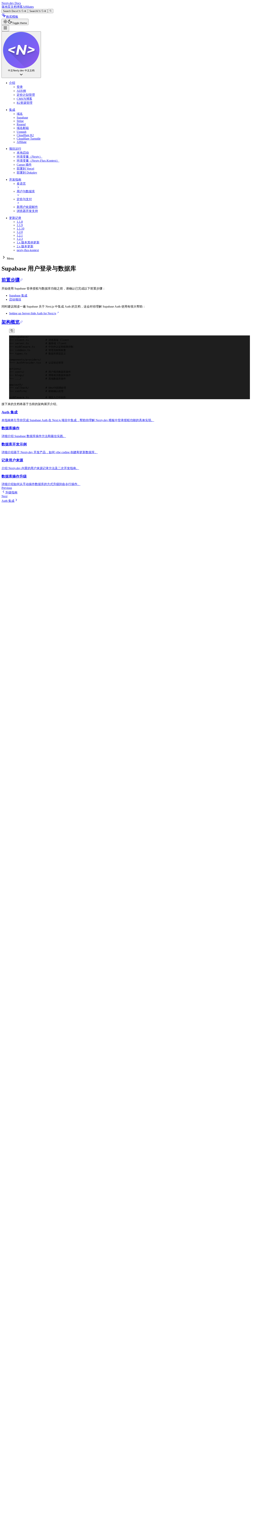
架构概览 (11, 322)
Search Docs (14, 11)
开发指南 (15, 179)
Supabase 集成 (18, 295)
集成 (12, 109)
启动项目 (15, 299)
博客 (20, 6)
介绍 (12, 82)
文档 (14, 6)
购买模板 (12, 16)
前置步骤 (11, 279)
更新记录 (15, 218)
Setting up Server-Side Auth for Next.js (32, 313)
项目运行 (15, 148)
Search (37, 11)
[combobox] (21, 54)
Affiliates (28, 6)
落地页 (6, 6)
